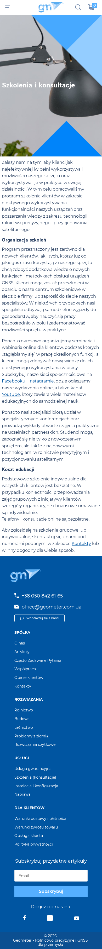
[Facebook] (24, 919)
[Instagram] (50, 919)
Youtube (11, 394)
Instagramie (41, 381)
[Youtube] (76, 919)
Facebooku (13, 381)
